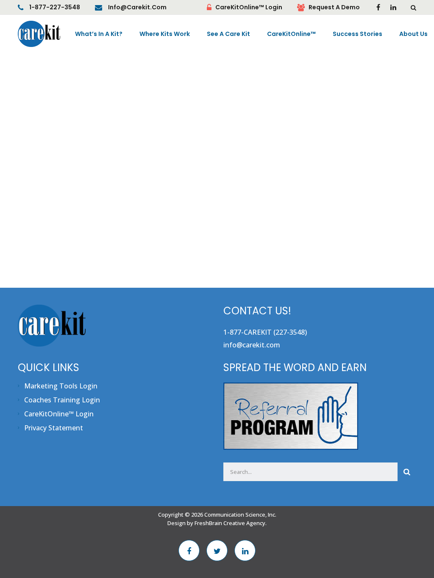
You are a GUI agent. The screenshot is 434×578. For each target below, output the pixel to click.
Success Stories (357, 34)
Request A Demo (334, 7)
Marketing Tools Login (60, 386)
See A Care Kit (228, 34)
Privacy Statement (53, 427)
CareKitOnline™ (291, 34)
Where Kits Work (164, 34)
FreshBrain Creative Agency (230, 523)
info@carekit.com (137, 7)
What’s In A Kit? (98, 34)
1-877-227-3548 (54, 7)
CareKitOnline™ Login (248, 7)
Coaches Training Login (62, 400)
